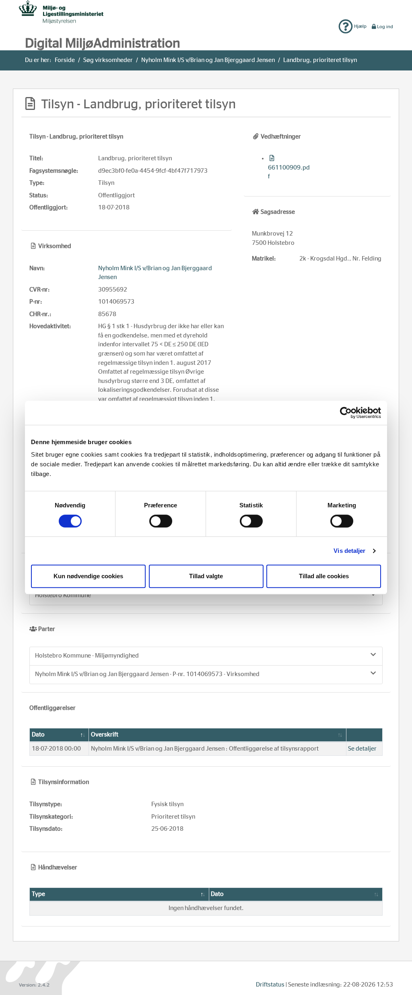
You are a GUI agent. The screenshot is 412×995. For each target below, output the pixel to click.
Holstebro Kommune (63, 595)
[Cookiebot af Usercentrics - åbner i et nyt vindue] (346, 413)
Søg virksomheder (108, 60)
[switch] (160, 521)
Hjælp (360, 26)
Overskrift (104, 735)
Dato (38, 735)
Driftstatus (270, 985)
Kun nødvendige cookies (88, 576)
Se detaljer (362, 749)
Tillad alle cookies (324, 576)
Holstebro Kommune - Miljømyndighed (87, 656)
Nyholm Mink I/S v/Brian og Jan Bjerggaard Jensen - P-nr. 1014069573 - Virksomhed (147, 674)
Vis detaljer (349, 550)
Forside (65, 60)
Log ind (385, 26)
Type (38, 894)
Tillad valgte (206, 576)
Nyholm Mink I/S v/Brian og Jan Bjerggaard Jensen (208, 60)
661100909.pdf (289, 172)
